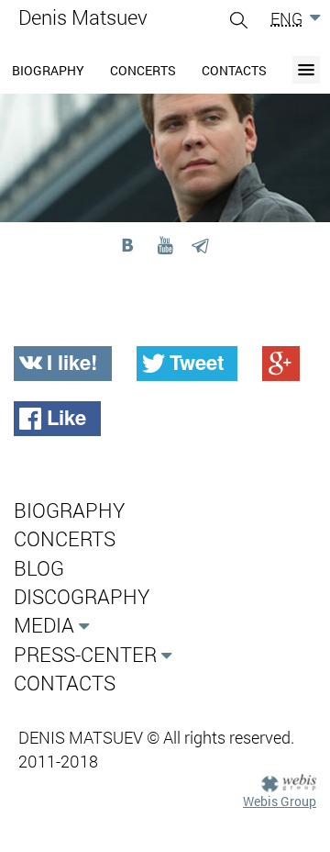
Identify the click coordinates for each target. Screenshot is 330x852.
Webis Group (279, 801)
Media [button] (44, 624)
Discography (81, 596)
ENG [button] (286, 18)
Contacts (234, 70)
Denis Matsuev (83, 17)
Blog (39, 568)
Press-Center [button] (85, 654)
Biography (48, 70)
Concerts (143, 70)
